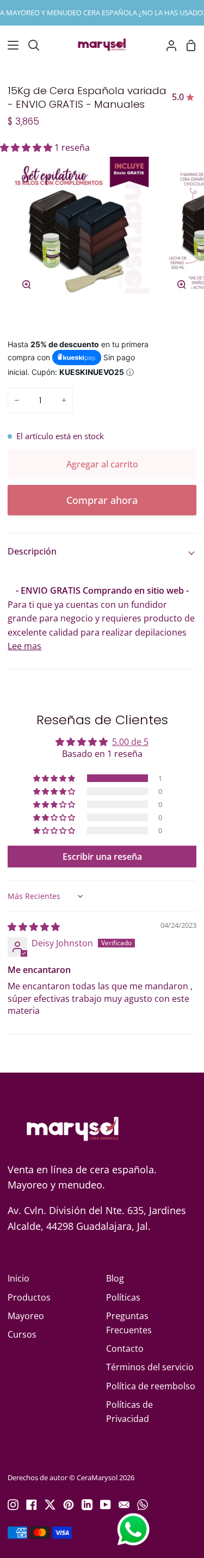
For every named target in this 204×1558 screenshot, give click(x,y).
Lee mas (24, 646)
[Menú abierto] (10, 45)
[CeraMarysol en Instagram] (13, 1504)
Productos (29, 1297)
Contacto (125, 1348)
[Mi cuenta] (167, 45)
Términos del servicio (150, 1367)
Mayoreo (26, 1316)
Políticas (123, 1297)
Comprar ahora (102, 500)
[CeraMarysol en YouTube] (105, 1504)
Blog (115, 1278)
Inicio (18, 1278)
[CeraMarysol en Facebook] (31, 1504)
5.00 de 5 (130, 742)
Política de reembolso (150, 1386)
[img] (34, 927)
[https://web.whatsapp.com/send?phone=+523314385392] (142, 1504)
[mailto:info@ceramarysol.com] (124, 1504)
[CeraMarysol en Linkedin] (87, 1504)
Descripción (32, 551)
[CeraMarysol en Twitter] (50, 1504)
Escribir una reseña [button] (102, 857)
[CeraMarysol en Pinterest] (68, 1504)
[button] (27, 147)
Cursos (22, 1334)
